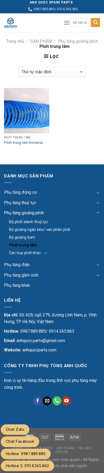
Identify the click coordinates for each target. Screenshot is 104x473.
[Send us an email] (47, 400)
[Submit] (95, 22)
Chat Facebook (20, 441)
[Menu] (66, 22)
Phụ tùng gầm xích (21, 275)
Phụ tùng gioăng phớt (78, 41)
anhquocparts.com (39, 349)
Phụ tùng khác (17, 285)
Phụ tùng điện (17, 264)
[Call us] (57, 400)
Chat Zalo (15, 429)
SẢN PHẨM (41, 41)
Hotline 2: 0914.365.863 (27, 465)
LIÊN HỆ (61, 452)
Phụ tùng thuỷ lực (20, 202)
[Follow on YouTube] (66, 400)
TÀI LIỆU (84, 448)
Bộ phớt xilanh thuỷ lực (28, 222)
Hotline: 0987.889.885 (26, 453)
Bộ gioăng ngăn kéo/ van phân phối (39, 229)
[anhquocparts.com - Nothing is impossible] (29, 22)
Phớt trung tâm (23, 245)
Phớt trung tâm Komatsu (23, 142)
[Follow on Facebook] (37, 400)
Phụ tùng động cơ (20, 192)
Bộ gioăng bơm (22, 237)
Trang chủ (15, 41)
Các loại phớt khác (25, 253)
